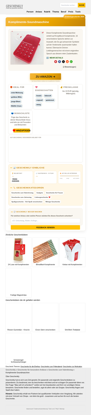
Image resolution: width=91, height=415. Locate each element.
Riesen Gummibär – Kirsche (18, 330)
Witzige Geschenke (53, 202)
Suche (81, 5)
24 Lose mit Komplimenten (18, 264)
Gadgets (40, 193)
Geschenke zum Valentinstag (22, 193)
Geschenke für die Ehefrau (30, 366)
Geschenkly (11, 370)
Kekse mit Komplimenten (72, 264)
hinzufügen (23, 130)
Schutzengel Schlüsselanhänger (18, 361)
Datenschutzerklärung (41, 409)
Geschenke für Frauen (54, 193)
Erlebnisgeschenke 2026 (74, 17)
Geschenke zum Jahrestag (21, 197)
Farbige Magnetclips (18, 295)
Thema (55, 12)
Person (30, 12)
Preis (70, 12)
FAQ (57, 409)
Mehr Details (54, 58)
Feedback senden (45, 228)
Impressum (29, 409)
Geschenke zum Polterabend (51, 366)
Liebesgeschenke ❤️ (42, 197)
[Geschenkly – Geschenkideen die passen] (14, 6)
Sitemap (61, 409)
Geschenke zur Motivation (72, 366)
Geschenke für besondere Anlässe (32, 370)
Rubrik (47, 12)
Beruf (63, 12)
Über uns (51, 409)
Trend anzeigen (15, 180)
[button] (55, 61)
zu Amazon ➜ (45, 76)
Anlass (39, 12)
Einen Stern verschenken (45, 330)
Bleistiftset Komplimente (45, 264)
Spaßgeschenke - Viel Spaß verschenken (26, 202)
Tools (78, 12)
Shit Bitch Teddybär (72, 330)
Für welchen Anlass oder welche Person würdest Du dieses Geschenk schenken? (42, 216)
